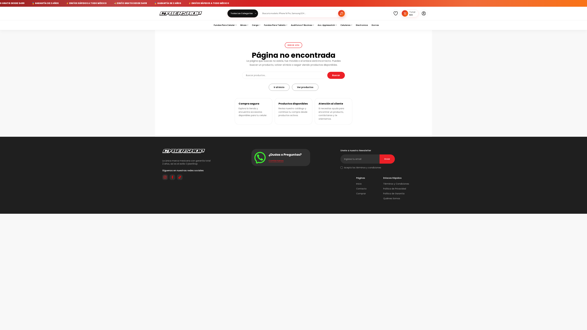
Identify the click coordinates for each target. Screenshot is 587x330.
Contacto (361, 188)
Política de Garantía (393, 193)
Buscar (336, 75)
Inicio (359, 183)
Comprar (361, 193)
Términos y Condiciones (396, 183)
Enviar (387, 159)
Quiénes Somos (391, 198)
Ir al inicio (279, 87)
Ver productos (305, 87)
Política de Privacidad (394, 188)
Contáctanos (276, 160)
